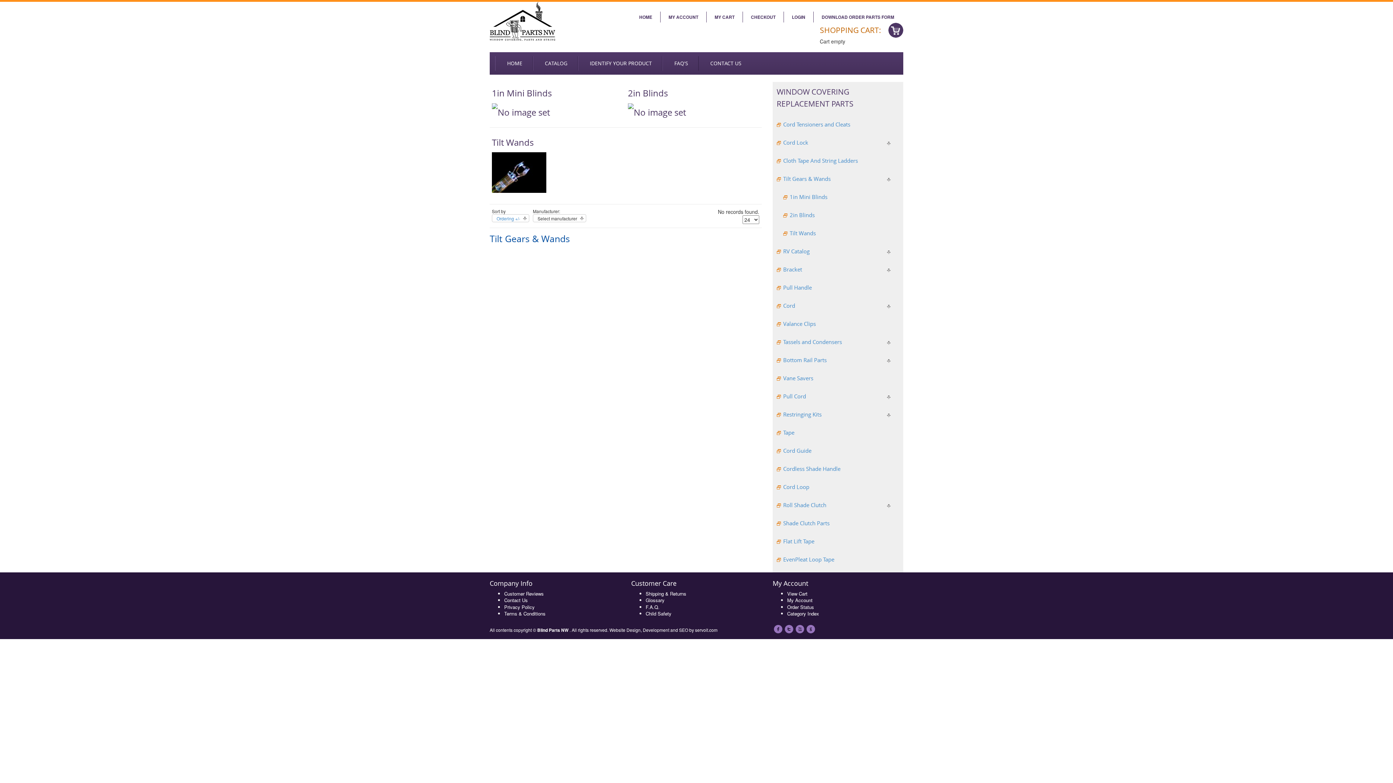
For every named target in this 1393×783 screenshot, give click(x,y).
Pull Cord (794, 396)
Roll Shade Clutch (804, 505)
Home (645, 17)
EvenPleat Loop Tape (808, 559)
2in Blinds (648, 93)
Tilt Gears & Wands (807, 178)
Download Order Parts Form (858, 17)
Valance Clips (799, 323)
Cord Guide (797, 450)
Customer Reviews (524, 593)
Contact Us (516, 600)
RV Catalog (796, 251)
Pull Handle (797, 287)
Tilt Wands (513, 142)
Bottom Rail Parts (805, 360)
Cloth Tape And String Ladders (820, 160)
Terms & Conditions (525, 613)
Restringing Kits (802, 414)
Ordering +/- (508, 218)
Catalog (556, 63)
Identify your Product (621, 63)
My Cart (725, 17)
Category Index (803, 613)
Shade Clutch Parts (806, 523)
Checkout (763, 17)
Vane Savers (798, 378)
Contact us (725, 63)
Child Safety (658, 613)
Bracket (792, 269)
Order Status (800, 607)
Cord (789, 305)
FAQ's (681, 63)
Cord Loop (796, 486)
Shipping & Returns (666, 593)
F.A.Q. (652, 607)
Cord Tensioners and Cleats (816, 124)
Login (798, 17)
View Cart (797, 593)
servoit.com (706, 630)
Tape (788, 432)
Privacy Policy (519, 607)
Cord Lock (795, 142)
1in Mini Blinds (522, 93)
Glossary (655, 600)
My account (683, 17)
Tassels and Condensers (812, 341)
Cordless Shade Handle (812, 468)
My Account (800, 600)
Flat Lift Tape (798, 541)
